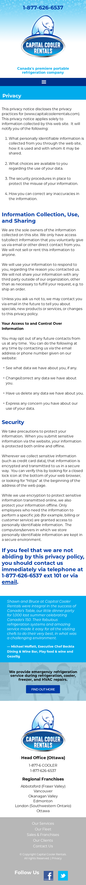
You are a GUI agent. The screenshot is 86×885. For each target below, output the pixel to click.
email (9, 582)
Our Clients (43, 840)
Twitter (63, 876)
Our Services (43, 823)
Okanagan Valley (43, 796)
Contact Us (43, 846)
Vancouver (43, 791)
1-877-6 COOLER (43, 765)
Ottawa (43, 811)
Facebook (49, 876)
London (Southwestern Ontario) (43, 806)
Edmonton (43, 801)
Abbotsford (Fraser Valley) (43, 786)
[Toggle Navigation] (43, 82)
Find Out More (43, 689)
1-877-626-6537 (43, 7)
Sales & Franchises (43, 835)
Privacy (57, 858)
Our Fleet (43, 829)
